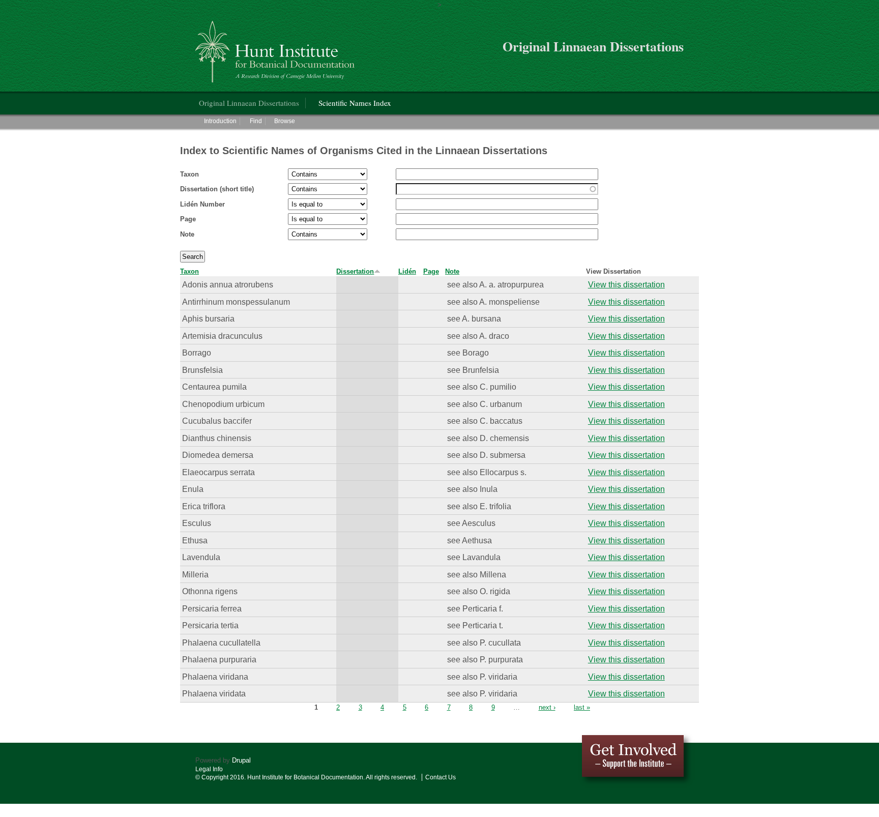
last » (582, 707)
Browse (284, 121)
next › (547, 707)
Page (188, 219)
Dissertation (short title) (217, 189)
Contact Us (440, 777)
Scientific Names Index (354, 103)
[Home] (276, 47)
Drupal (241, 760)
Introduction (220, 121)
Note (187, 234)
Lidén (407, 271)
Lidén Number (202, 204)
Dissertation (355, 271)
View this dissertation (626, 284)
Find (256, 121)
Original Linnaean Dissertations (249, 103)
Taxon (189, 174)
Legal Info (209, 769)
